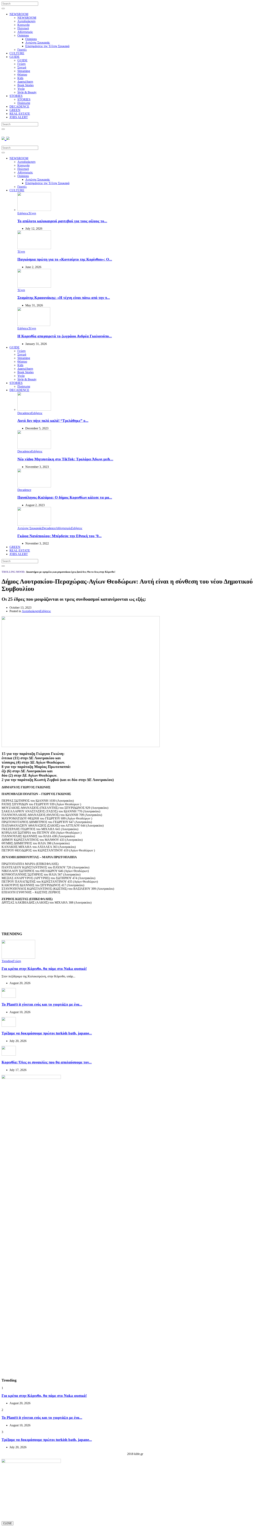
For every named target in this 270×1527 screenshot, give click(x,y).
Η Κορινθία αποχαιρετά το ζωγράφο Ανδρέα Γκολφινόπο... (64, 336)
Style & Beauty (27, 92)
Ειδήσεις (22, 213)
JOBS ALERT (18, 117)
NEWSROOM (18, 14)
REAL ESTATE (19, 113)
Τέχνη (32, 213)
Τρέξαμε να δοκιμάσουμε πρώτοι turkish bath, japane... (47, 1033)
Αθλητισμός (25, 32)
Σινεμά (21, 67)
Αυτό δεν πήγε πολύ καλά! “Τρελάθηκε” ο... (52, 421)
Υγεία (21, 88)
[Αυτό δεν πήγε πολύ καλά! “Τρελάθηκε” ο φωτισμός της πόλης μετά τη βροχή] (34, 409)
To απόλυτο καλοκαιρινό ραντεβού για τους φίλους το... (62, 221)
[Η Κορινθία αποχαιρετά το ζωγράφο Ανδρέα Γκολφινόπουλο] (33, 325)
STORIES (16, 96)
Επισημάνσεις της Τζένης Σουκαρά (47, 46)
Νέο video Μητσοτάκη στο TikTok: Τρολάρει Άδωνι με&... (65, 459)
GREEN (14, 110)
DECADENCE (19, 106)
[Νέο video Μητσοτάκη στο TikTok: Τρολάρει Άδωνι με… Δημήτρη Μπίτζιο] (34, 448)
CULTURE (16, 53)
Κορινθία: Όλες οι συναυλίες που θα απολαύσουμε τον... (47, 1062)
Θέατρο (22, 74)
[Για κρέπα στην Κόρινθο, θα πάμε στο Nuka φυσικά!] (18, 957)
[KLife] (5, 137)
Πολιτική (23, 28)
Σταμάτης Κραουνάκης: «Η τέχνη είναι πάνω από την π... (63, 298)
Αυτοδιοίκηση (26, 21)
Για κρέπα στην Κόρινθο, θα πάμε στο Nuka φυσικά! (44, 969)
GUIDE (14, 56)
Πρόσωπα (23, 103)
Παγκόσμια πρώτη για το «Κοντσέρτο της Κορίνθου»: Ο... (64, 259)
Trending (7, 961)
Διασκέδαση (25, 81)
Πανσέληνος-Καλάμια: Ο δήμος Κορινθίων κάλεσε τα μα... (64, 497)
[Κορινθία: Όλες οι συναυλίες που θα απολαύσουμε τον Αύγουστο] (9, 1054)
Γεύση (21, 64)
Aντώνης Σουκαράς (37, 42)
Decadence (24, 413)
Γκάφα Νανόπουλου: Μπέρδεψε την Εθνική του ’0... (59, 536)
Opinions (23, 35)
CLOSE (7, 1523)
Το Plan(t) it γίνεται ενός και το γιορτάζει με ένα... (42, 1004)
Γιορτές (22, 49)
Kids (20, 78)
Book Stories (25, 85)
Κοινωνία (23, 24)
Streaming (23, 71)
